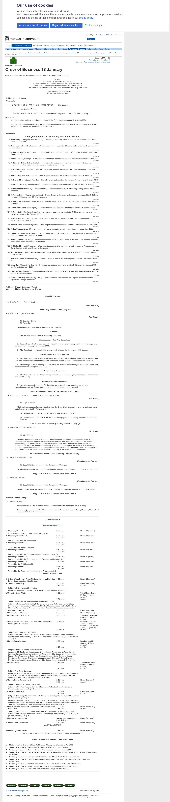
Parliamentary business (21, 45)
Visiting (81, 45)
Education (89, 45)
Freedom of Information (40, 796)
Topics (107, 49)
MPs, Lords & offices (41, 45)
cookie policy (86, 17)
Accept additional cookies (33, 25)
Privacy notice (83, 795)
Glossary (17, 796)
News (101, 49)
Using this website (62, 796)
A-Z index (8, 796)
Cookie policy (94, 795)
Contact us (118, 35)
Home (8, 45)
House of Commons (13, 49)
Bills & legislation (50, 49)
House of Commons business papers (83, 53)
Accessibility (89, 35)
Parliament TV (92, 49)
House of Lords (27, 49)
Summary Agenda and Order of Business (108, 53)
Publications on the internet (99, 60)
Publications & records (77, 49)
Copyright (73, 796)
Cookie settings (93, 25)
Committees (62, 49)
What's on (38, 49)
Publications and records (51, 53)
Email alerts (99, 35)
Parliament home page (20, 53)
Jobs (52, 796)
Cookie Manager (84, 797)
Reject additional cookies (66, 25)
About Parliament (57, 45)
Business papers (65, 53)
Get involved (71, 45)
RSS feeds (109, 35)
